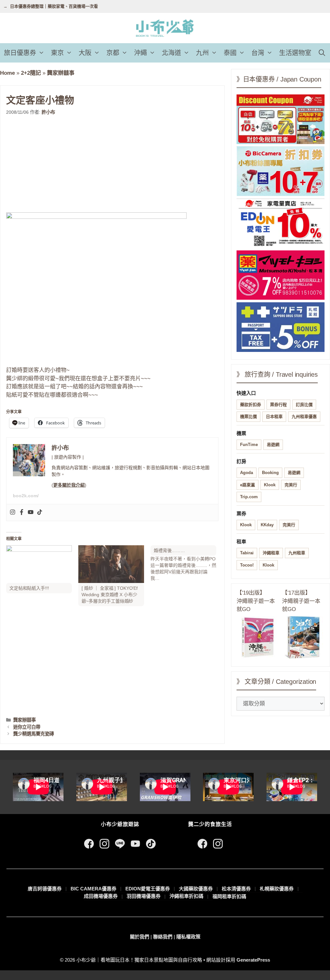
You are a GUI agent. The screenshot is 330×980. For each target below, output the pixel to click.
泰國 (230, 52)
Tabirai (247, 552)
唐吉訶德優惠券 (45, 888)
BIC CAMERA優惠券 (93, 888)
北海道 (171, 52)
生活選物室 (295, 52)
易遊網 (273, 444)
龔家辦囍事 (60, 73)
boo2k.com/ (26, 495)
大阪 (85, 52)
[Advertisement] (112, 164)
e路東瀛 (247, 484)
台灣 (257, 52)
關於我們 (139, 936)
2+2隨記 (31, 73)
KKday (267, 524)
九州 (202, 52)
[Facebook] (21, 512)
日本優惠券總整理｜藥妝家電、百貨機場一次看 (54, 6)
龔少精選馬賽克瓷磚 (33, 733)
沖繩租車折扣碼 (186, 896)
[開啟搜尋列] (322, 53)
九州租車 (296, 552)
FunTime (249, 444)
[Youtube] (31, 512)
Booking (270, 472)
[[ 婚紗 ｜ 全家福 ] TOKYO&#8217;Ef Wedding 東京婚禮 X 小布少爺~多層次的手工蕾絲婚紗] (111, 564)
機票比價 (248, 416)
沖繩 (140, 52)
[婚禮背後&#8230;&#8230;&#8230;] (186, 563)
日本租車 (274, 416)
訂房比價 (304, 404)
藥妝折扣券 (250, 404)
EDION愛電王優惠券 (147, 888)
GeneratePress (253, 960)
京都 (112, 52)
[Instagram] (12, 512)
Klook (270, 484)
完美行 (291, 484)
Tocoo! (247, 565)
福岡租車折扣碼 (229, 896)
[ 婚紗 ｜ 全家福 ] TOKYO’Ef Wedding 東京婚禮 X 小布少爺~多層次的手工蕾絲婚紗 (110, 595)
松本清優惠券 (236, 888)
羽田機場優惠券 (143, 896)
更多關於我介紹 (69, 485)
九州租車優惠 (304, 416)
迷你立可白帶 (26, 727)
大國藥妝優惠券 (196, 888)
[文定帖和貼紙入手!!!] (39, 564)
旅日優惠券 (20, 52)
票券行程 (278, 404)
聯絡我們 (162, 936)
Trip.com (249, 496)
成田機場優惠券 (101, 896)
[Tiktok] (40, 512)
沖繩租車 (271, 552)
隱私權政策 (188, 936)
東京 (57, 52)
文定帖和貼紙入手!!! (29, 588)
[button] (42, 53)
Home (7, 73)
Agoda (246, 472)
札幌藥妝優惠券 (277, 888)
